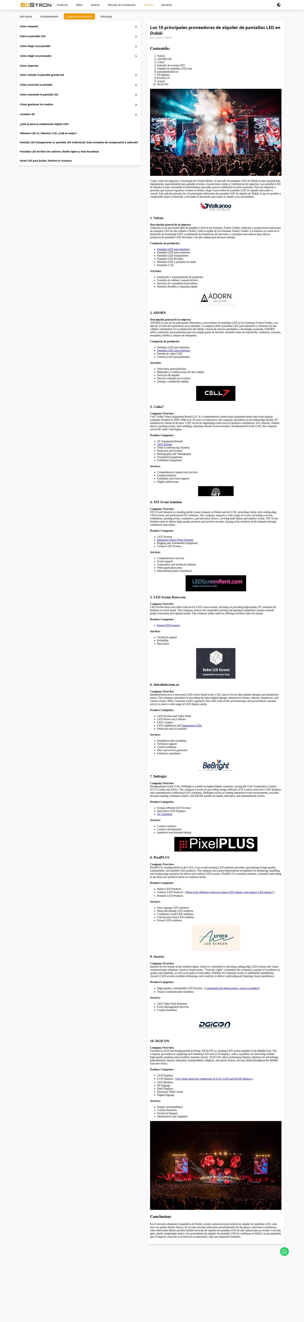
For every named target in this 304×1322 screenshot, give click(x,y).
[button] (279, 5)
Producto (62, 5)
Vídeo (79, 5)
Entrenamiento (49, 16)
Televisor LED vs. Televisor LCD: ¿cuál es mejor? (48, 133)
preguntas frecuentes (79, 16)
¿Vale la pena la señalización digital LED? (44, 124)
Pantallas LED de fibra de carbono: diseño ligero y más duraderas (59, 151)
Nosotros (167, 5)
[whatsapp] (284, 1251)
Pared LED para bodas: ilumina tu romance (46, 160)
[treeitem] (79, 27)
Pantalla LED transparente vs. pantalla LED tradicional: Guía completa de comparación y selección (79, 142)
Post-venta (26, 16)
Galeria (95, 5)
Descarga (106, 16)
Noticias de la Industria (121, 5)
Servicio (148, 5)
